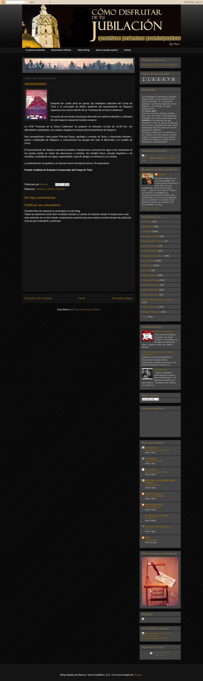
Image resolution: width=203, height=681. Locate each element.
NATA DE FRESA (152, 485)
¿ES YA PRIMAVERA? (155, 496)
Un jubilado (151, 469)
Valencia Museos (150, 307)
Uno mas (149, 529)
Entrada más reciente (38, 298)
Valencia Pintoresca (151, 312)
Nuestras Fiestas (150, 251)
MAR (147, 537)
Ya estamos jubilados (35, 50)
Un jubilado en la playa (156, 515)
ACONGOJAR (160, 369)
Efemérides (147, 226)
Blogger (138, 675)
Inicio (82, 298)
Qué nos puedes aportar (107, 50)
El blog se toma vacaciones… (158, 450)
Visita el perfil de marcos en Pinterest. (159, 64)
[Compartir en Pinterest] (67, 184)
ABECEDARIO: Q (152, 507)
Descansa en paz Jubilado (156, 472)
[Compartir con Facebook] (65, 184)
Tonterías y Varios (150, 280)
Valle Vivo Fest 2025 (154, 461)
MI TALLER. (150, 518)
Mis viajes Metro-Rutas (152, 241)
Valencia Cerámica (150, 285)
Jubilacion (41, 189)
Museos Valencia (150, 246)
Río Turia (146, 270)
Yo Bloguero (151, 458)
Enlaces (127, 50)
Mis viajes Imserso (150, 236)
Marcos (161, 174)
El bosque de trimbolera (157, 526)
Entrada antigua (122, 298)
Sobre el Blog (83, 50)
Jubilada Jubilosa (154, 494)
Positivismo (147, 265)
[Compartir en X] (62, 184)
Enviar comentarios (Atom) (86, 309)
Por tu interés (148, 260)
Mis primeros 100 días (61, 50)
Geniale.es (161, 655)
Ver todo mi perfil (150, 208)
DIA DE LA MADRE (163, 331)
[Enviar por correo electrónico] (56, 184)
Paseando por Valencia (153, 256)
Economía (146, 221)
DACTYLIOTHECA (154, 505)
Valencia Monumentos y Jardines (157, 299)
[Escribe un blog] (59, 184)
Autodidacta (151, 447)
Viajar (144, 317)
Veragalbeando (151, 540)
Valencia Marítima (150, 295)
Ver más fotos (169, 158)
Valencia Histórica (150, 290)
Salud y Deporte (56, 189)
